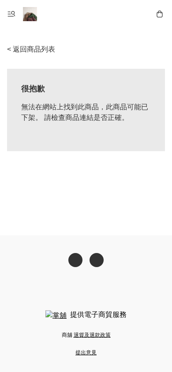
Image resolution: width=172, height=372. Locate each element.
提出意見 (86, 353)
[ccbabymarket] (30, 14)
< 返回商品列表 (31, 49)
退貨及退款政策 (92, 335)
